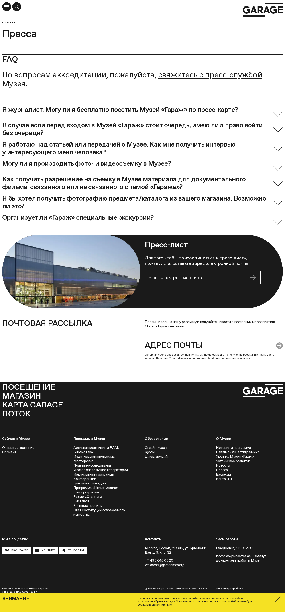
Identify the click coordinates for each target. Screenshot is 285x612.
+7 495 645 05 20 (159, 560)
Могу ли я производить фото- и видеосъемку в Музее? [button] (86, 163)
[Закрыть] (278, 599)
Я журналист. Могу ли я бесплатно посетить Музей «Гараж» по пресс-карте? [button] (120, 109)
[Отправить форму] (253, 278)
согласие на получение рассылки (234, 354)
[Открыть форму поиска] (16, 6)
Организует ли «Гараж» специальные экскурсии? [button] (78, 217)
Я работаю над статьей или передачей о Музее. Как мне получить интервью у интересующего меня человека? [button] (118, 148)
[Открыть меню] (6, 6)
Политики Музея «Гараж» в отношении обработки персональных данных (203, 358)
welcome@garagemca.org (164, 565)
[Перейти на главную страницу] (263, 10)
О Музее (8, 22)
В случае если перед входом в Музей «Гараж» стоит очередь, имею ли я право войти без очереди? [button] (132, 129)
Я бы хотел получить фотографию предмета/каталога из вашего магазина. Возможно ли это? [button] (134, 202)
